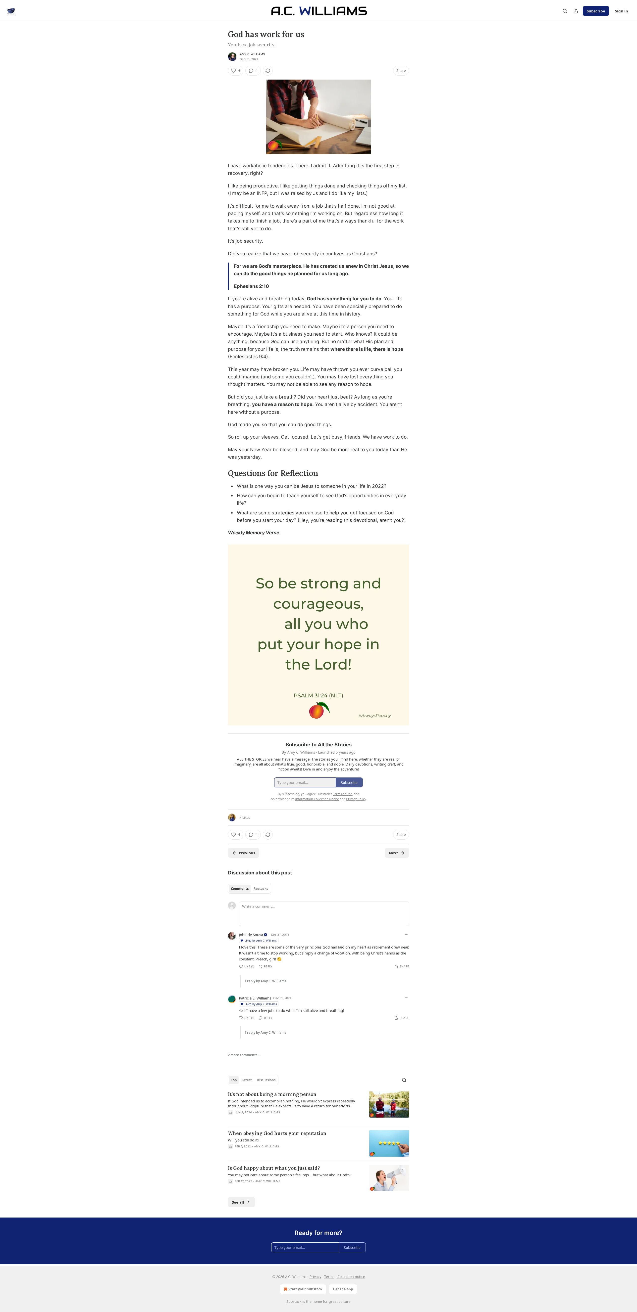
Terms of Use (342, 794)
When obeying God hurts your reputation (277, 1133)
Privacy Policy (356, 799)
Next (393, 852)
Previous (247, 852)
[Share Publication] (576, 11)
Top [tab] (234, 1080)
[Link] (221, 473)
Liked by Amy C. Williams (261, 940)
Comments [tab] (240, 888)
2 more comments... (244, 1055)
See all (238, 1202)
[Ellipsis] (407, 934)
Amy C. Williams (252, 54)
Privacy (315, 1276)
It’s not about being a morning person (272, 1094)
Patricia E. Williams (255, 997)
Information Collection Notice (317, 799)
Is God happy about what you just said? (274, 1168)
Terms (329, 1276)
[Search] (565, 11)
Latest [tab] (247, 1080)
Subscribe (596, 10)
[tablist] (249, 889)
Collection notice (351, 1276)
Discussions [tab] (266, 1080)
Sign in (621, 10)
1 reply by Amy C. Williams (265, 981)
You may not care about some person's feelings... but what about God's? (289, 1174)
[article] (318, 1106)
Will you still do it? (243, 1139)
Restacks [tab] (261, 888)
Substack (293, 1301)
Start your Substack (305, 1289)
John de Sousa (251, 934)
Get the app (343, 1289)
